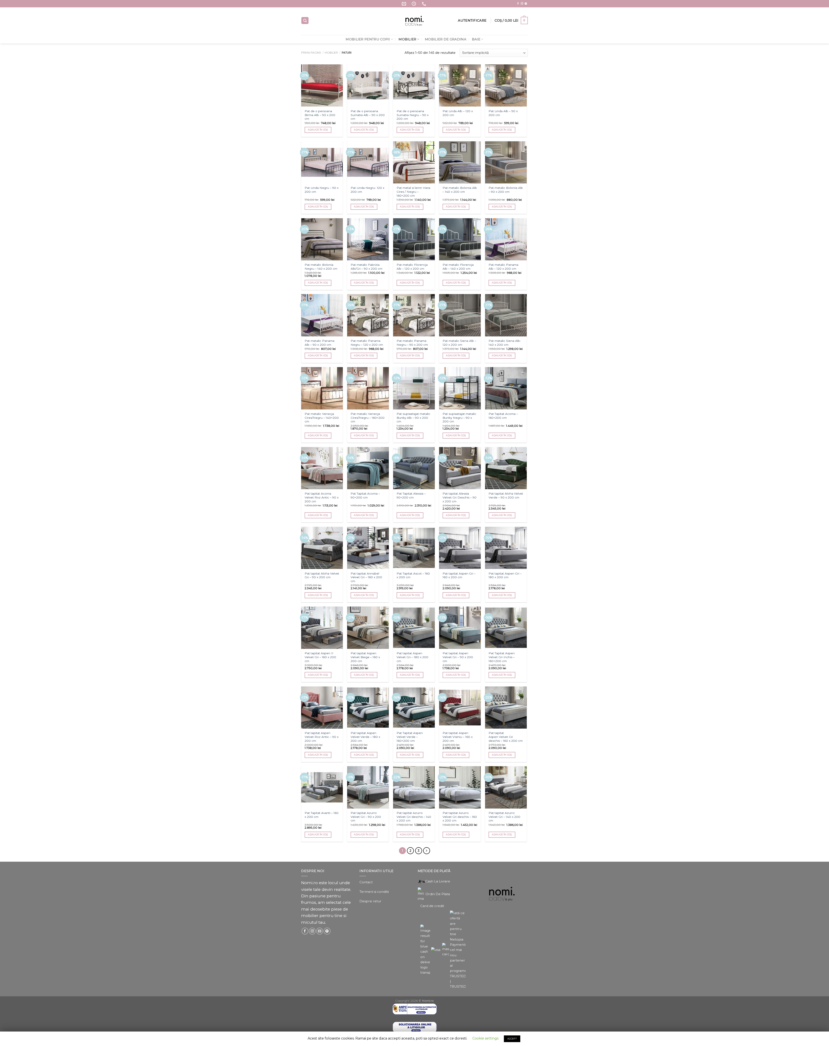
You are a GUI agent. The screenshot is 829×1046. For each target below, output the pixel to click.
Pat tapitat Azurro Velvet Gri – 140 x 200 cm (504, 816)
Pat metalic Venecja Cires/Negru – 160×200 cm (367, 417)
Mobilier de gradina (445, 39)
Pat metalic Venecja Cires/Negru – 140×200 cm (322, 417)
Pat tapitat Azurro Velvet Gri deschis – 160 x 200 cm (460, 816)
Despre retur (370, 901)
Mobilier (407, 39)
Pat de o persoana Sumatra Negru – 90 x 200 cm (413, 115)
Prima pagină (311, 52)
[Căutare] (305, 20)
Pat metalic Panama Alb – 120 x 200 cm (503, 266)
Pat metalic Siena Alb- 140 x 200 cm (505, 342)
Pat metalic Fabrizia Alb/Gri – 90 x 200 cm (366, 266)
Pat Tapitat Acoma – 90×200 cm (365, 495)
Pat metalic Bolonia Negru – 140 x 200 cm (321, 266)
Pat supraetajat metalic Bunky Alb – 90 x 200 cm (413, 417)
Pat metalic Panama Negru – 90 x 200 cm (412, 342)
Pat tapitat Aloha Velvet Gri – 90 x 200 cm (322, 575)
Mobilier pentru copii (368, 39)
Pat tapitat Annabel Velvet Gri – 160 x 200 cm (366, 577)
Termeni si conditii (374, 892)
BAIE (476, 39)
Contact (366, 882)
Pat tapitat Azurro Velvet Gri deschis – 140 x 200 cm (414, 816)
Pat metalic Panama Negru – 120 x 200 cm (367, 342)
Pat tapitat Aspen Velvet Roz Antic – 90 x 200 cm (322, 736)
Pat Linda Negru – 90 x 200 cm (322, 189)
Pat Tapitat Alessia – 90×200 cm (411, 495)
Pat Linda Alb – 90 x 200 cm (503, 113)
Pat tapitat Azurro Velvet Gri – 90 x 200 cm (366, 816)
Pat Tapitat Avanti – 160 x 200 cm (322, 814)
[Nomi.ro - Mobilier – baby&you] (414, 21)
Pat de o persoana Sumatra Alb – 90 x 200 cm (368, 115)
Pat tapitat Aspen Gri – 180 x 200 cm (505, 575)
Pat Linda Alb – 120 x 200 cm (458, 113)
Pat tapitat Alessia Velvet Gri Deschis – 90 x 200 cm (459, 497)
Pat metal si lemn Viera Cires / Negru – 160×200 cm (413, 191)
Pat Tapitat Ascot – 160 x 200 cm (413, 575)
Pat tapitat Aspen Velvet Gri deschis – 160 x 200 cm (506, 736)
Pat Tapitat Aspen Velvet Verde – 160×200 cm (410, 736)
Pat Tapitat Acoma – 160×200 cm (503, 415)
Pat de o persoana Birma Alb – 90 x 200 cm (320, 115)
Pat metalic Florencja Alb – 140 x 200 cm (458, 266)
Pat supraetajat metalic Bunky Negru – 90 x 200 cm (459, 417)
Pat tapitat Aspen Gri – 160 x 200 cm (459, 575)
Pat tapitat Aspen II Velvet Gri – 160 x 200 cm (320, 657)
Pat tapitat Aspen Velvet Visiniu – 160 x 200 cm (458, 736)
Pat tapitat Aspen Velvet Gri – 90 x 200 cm (458, 657)
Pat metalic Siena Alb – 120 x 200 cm (459, 342)
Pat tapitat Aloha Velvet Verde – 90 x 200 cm (506, 495)
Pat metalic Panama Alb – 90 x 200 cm (319, 342)
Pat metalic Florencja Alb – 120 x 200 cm (412, 266)
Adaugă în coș (318, 129)
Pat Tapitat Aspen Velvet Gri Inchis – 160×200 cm (502, 657)
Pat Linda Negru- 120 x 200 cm (367, 189)
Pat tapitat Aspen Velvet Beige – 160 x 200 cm (365, 657)
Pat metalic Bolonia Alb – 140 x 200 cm (460, 189)
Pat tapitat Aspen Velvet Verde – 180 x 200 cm (365, 736)
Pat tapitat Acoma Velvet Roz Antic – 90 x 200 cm (322, 497)
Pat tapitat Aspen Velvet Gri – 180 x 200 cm (412, 657)
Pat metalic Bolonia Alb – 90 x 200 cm (506, 189)
